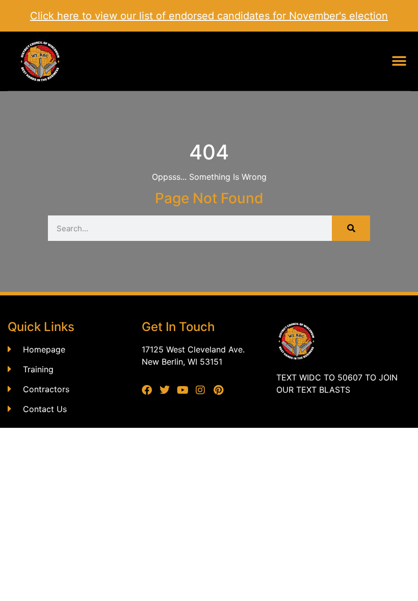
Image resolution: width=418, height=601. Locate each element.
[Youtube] (182, 390)
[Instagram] (200, 390)
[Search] (351, 228)
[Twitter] (165, 390)
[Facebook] (147, 390)
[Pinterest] (218, 390)
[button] (398, 61)
